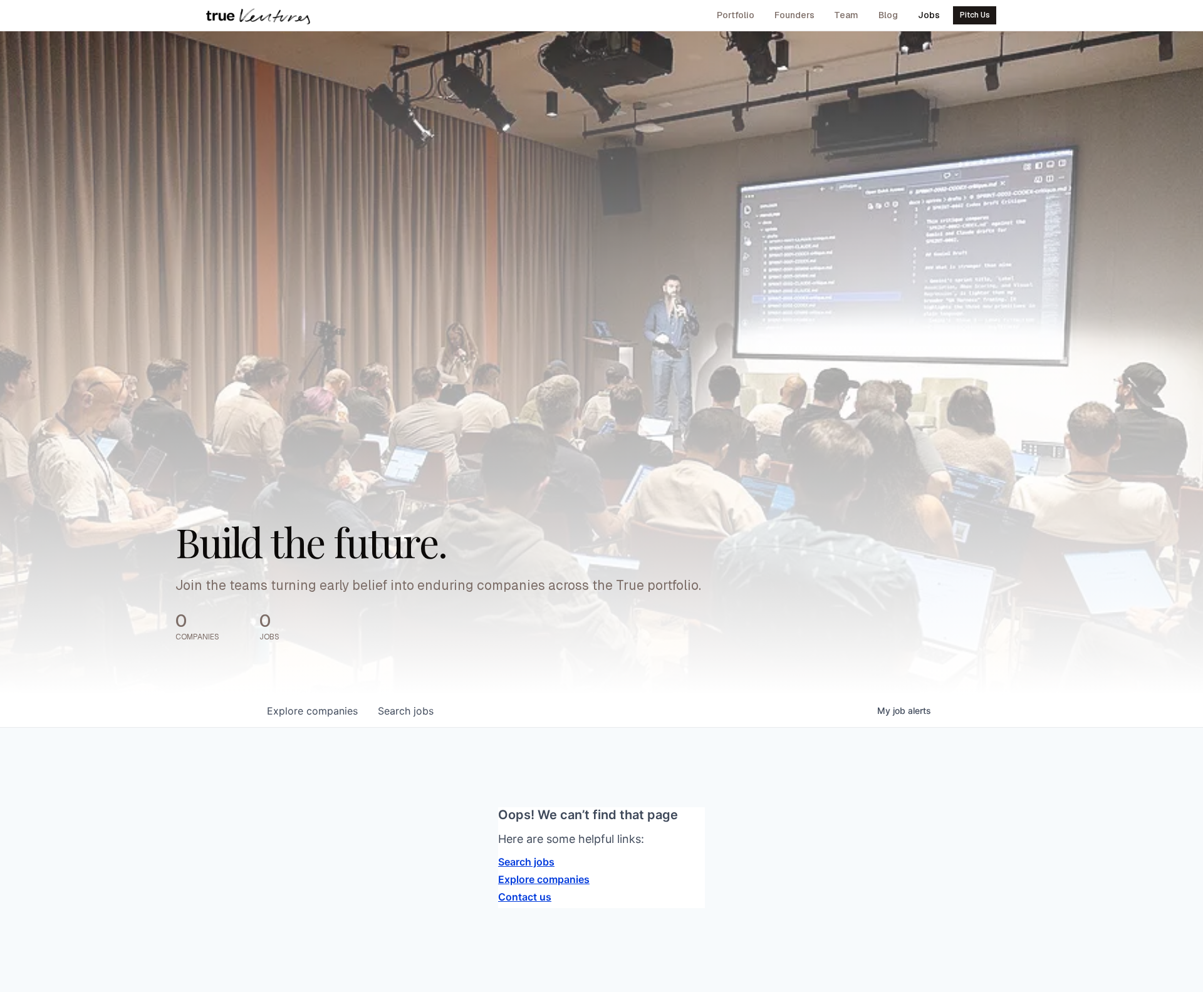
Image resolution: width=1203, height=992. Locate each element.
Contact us (524, 897)
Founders (794, 15)
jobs (406, 711)
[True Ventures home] (258, 15)
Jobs (929, 15)
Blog (888, 15)
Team (846, 15)
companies (312, 711)
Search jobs (526, 861)
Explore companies (544, 879)
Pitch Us (975, 15)
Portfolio (735, 15)
